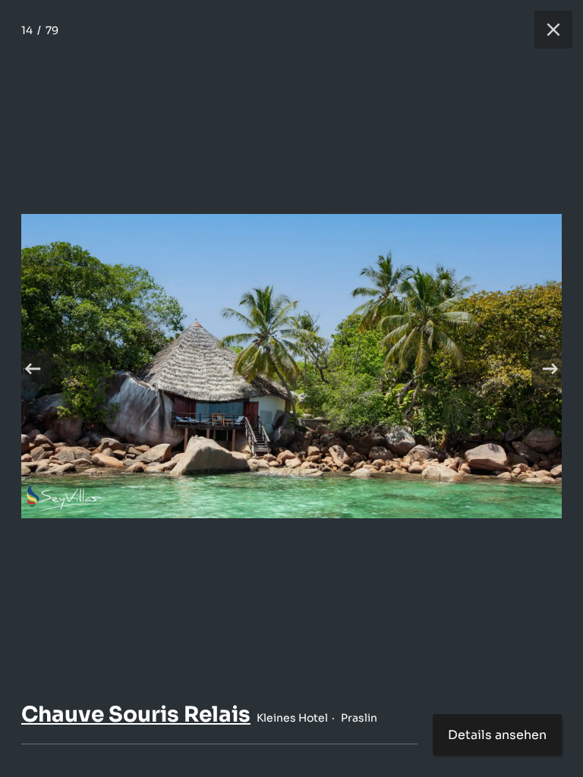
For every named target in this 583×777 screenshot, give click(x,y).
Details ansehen (497, 735)
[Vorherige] (32, 368)
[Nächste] (550, 368)
